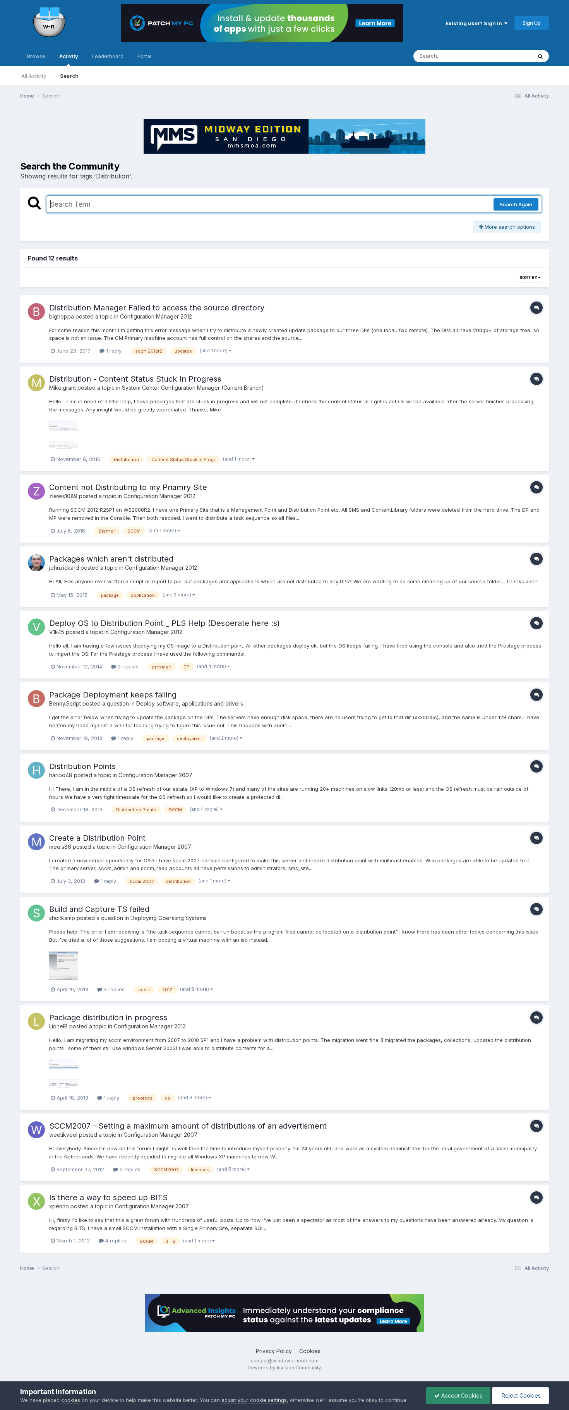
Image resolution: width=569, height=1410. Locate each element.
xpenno (59, 1206)
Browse (36, 56)
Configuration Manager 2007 (155, 775)
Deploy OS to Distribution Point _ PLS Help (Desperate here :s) (164, 623)
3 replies (113, 989)
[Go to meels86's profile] (36, 841)
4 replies (115, 1240)
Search (69, 76)
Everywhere (507, 56)
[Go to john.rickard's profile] (36, 562)
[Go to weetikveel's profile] (36, 1129)
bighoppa (61, 316)
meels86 (60, 846)
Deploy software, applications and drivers (189, 703)
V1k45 (56, 632)
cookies (70, 1400)
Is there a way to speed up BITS (108, 1197)
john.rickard (64, 567)
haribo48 (60, 775)
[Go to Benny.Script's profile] (36, 698)
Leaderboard (107, 56)
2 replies (127, 666)
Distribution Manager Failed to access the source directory (156, 307)
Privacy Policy (274, 1351)
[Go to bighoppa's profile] (36, 311)
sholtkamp (62, 918)
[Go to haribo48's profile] (36, 770)
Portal (144, 56)
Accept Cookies (461, 1395)
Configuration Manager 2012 (156, 316)
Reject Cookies (520, 1395)
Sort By (528, 277)
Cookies (309, 1351)
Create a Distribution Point (97, 838)
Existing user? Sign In (475, 23)
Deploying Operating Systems (168, 918)
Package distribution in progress (108, 1017)
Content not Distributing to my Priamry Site (128, 487)
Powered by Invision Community (284, 1368)
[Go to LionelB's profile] (36, 1021)
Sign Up (532, 23)
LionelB (58, 1026)
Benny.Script (65, 703)
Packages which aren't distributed (111, 559)
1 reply (113, 351)
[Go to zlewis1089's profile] (36, 491)
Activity (68, 56)
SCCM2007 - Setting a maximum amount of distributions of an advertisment (188, 1126)
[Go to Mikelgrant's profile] (36, 382)
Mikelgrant (62, 387)
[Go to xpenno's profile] (36, 1201)
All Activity (33, 76)
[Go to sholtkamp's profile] (36, 913)
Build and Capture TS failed (99, 909)
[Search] (540, 56)
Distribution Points (82, 766)
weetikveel (63, 1134)
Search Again (516, 204)
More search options (509, 227)
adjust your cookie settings (254, 1400)
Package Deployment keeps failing (113, 694)
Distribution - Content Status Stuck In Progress (135, 379)
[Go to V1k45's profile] (36, 627)
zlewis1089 (63, 496)
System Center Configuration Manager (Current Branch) (193, 387)
